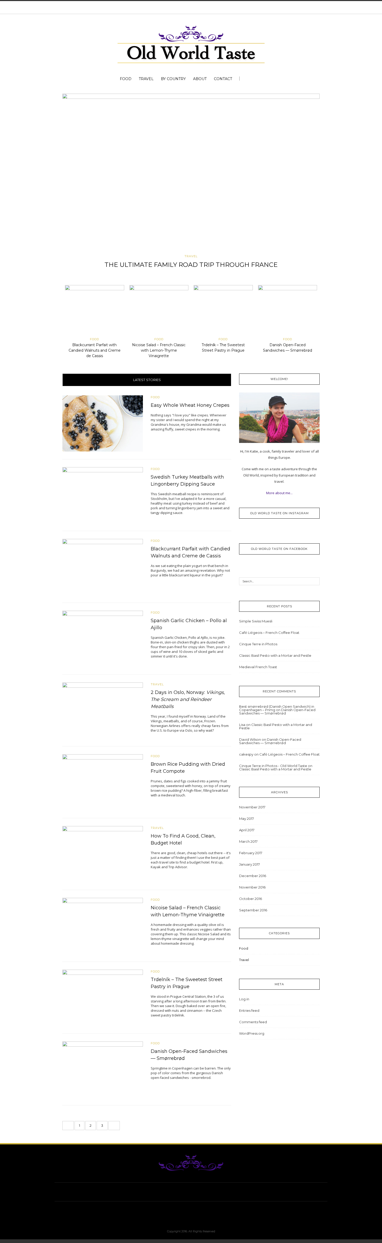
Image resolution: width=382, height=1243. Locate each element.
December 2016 (252, 876)
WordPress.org (251, 1033)
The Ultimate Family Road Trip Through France (191, 264)
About (200, 78)
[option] (191, 183)
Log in (244, 999)
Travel (146, 78)
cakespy (246, 754)
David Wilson (250, 739)
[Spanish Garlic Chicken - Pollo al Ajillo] (102, 638)
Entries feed (249, 1010)
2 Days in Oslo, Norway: (188, 699)
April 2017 (246, 830)
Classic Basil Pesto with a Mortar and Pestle (275, 655)
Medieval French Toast (258, 667)
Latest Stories (147, 380)
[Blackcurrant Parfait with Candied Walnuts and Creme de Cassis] (94, 311)
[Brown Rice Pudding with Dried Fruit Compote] (102, 782)
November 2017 (252, 807)
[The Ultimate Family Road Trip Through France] (191, 172)
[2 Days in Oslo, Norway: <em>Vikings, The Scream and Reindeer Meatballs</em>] (102, 710)
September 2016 (253, 910)
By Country (173, 78)
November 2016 (252, 887)
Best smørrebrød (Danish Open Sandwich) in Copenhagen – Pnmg (276, 708)
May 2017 (246, 818)
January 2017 (249, 864)
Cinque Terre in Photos (258, 644)
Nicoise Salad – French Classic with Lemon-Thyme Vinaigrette (159, 350)
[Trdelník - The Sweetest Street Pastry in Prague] (223, 311)
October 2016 (250, 899)
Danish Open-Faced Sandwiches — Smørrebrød (277, 711)
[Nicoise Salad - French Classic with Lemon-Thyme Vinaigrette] (159, 311)
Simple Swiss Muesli (255, 621)
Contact (223, 78)
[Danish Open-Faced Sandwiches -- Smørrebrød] (287, 311)
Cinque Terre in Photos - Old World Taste (273, 766)
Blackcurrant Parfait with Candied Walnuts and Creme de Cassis (95, 350)
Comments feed (253, 1022)
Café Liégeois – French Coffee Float (269, 632)
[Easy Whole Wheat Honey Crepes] (102, 423)
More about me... (279, 493)
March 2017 (248, 841)
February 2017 (250, 853)
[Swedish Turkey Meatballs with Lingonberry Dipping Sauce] (102, 495)
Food (125, 78)
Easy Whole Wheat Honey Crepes (190, 405)
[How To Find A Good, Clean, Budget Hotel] (102, 854)
